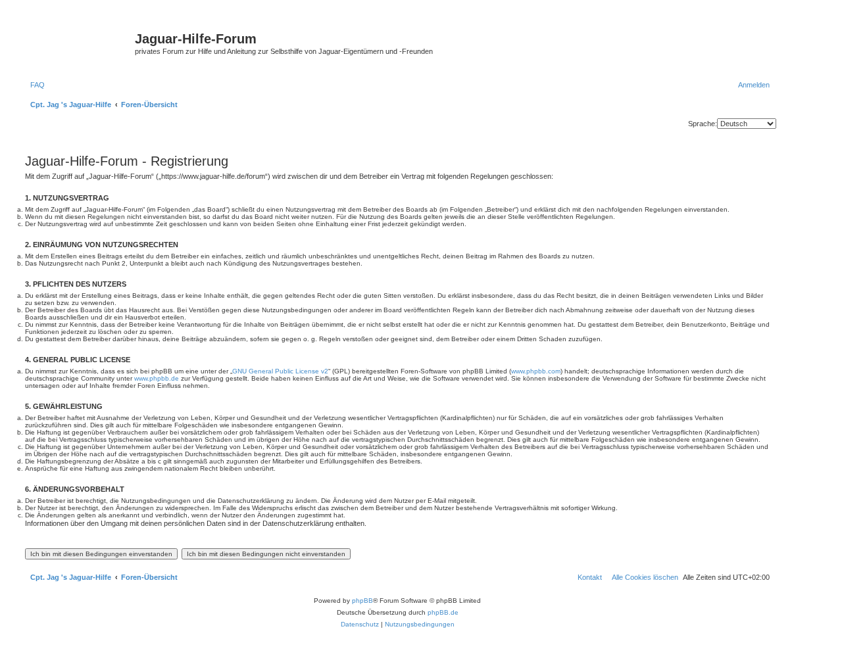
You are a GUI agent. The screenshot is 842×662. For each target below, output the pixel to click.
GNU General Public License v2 (280, 371)
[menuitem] (35, 85)
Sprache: (702, 124)
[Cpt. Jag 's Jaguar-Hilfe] (78, 43)
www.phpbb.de (156, 378)
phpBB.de (443, 612)
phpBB (362, 600)
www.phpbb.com (535, 371)
